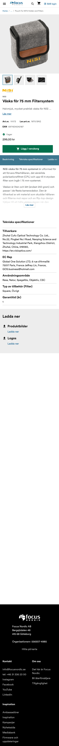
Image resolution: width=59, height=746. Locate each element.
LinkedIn (7, 694)
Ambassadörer (11, 712)
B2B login (51, 3)
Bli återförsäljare (41, 678)
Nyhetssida (9, 727)
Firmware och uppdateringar (11, 739)
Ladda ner (13, 331)
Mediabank (9, 732)
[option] (8, 80)
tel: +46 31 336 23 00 (14, 674)
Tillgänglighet (40, 683)
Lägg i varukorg (30, 149)
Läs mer (7, 113)
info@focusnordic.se (14, 669)
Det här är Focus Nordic (41, 671)
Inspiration (8, 717)
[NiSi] (8, 90)
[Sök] (32, 3)
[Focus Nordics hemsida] (16, 3)
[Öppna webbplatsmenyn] (6, 3)
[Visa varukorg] (39, 3)
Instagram (8, 679)
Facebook (8, 684)
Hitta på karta (29, 649)
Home (5, 11)
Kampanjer (9, 722)
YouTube (7, 689)
